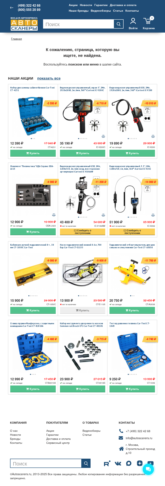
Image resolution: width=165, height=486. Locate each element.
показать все (49, 78)
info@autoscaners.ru (139, 438)
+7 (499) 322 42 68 (138, 431)
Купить (34, 153)
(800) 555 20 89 (29, 9)
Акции (73, 5)
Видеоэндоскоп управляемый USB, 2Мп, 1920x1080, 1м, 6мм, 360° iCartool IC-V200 (130, 89)
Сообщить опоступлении (83, 232)
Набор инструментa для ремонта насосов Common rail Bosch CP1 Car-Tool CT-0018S (81, 325)
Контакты (132, 10)
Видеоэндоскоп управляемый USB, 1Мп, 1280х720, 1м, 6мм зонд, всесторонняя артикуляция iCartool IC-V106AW (80, 169)
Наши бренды (79, 10)
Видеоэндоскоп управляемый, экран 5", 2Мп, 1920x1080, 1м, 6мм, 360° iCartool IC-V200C (82, 89)
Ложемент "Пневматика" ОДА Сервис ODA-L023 (32, 167)
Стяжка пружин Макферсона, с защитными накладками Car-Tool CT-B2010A (32, 325)
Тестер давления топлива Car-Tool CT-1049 (129, 325)
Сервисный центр (58, 443)
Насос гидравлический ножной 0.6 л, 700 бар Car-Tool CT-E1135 (80, 246)
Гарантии (101, 5)
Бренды (15, 439)
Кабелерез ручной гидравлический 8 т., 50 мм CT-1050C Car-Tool (32, 246)
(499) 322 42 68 (29, 5)
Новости (86, 5)
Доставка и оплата (123, 5)
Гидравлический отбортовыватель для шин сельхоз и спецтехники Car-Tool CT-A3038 (132, 246)
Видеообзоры (101, 10)
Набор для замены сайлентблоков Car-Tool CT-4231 (32, 89)
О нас (14, 431)
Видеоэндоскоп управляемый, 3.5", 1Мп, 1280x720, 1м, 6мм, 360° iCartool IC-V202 (130, 167)
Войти (133, 28)
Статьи (118, 10)
